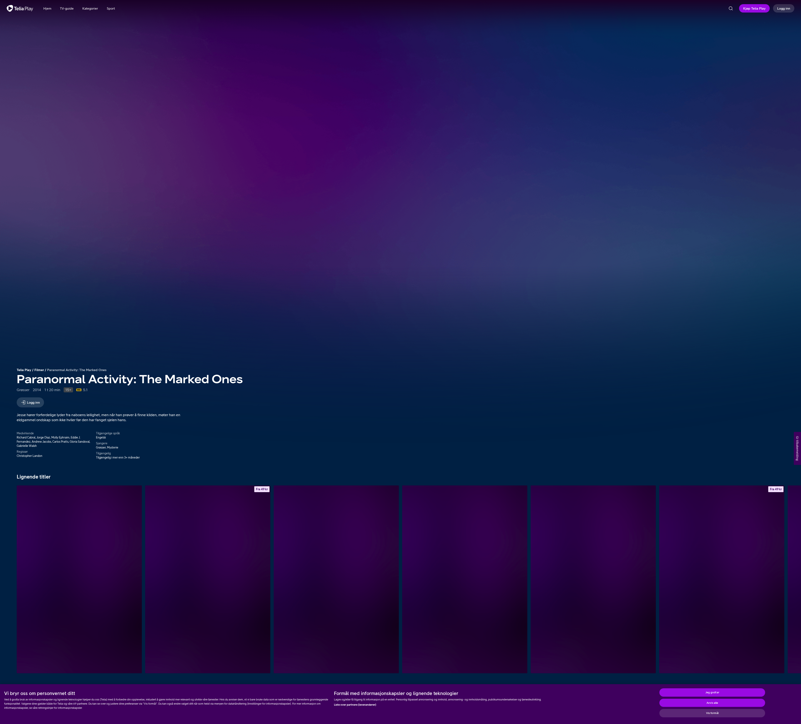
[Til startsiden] (20, 8)
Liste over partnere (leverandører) (355, 704)
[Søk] (731, 8)
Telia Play (24, 370)
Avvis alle (712, 702)
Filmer (39, 370)
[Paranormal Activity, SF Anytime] (207, 579)
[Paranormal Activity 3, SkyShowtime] (336, 579)
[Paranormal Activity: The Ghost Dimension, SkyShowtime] (593, 579)
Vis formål (712, 713)
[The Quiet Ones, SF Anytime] (721, 579)
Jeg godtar (712, 692)
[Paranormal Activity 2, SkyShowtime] (79, 579)
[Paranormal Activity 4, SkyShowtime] (464, 579)
